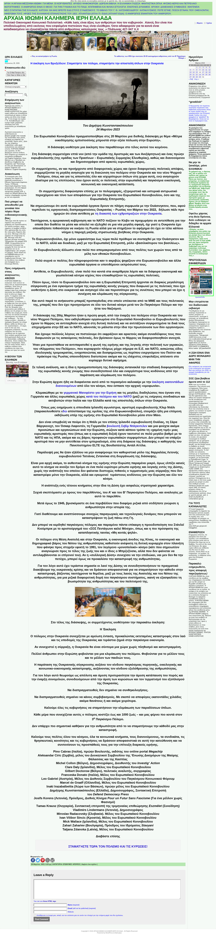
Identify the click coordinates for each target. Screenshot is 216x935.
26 (209, 74)
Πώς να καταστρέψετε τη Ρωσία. (44, 56)
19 (209, 72)
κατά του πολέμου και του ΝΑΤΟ (109, 396)
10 (203, 70)
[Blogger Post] (47, 860)
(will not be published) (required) (82, 908)
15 (197, 72)
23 (200, 74)
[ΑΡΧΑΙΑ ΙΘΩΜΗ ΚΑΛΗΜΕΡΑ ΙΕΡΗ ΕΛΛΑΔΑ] (108, 42)
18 (206, 72)
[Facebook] (33, 860)
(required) (73, 905)
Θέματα (199, 23)
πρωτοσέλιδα (200, 297)
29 (197, 77)
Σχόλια (209, 23)
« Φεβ (191, 79)
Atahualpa (118, 933)
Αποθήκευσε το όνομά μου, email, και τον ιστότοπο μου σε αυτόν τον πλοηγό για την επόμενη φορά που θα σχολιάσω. (80, 915)
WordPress (109, 933)
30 (200, 77)
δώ (65, 411)
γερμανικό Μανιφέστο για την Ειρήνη (90, 392)
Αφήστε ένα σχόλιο (89, 864)
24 (203, 74)
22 (197, 74)
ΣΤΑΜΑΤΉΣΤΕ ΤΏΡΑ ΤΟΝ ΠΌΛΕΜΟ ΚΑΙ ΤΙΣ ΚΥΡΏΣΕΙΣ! (108, 846)
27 (190, 77)
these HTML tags (49, 901)
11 (206, 70)
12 (209, 70)
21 (193, 74)
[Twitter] (38, 860)
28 (193, 77)
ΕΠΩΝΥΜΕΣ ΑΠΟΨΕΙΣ (71, 864)
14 (193, 72)
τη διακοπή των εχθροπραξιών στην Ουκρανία (128, 213)
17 (203, 72)
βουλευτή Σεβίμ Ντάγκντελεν (127, 426)
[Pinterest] (42, 860)
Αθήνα (7, 59)
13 (190, 72)
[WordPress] (52, 860)
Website (71, 912)
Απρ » (196, 79)
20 (190, 74)
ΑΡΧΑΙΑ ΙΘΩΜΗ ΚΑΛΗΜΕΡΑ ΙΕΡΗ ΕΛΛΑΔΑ (58, 18)
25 (206, 74)
